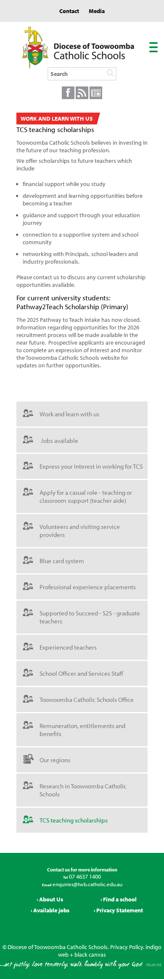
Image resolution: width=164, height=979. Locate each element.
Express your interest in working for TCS (91, 466)
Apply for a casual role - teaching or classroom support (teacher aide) (86, 496)
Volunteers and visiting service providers (80, 531)
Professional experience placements (88, 587)
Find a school (120, 899)
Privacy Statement (119, 910)
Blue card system (62, 561)
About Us (51, 899)
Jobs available (59, 440)
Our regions (55, 760)
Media (97, 11)
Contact (69, 11)
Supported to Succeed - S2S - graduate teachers (90, 617)
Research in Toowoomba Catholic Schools (83, 790)
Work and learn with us (69, 414)
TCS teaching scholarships (74, 820)
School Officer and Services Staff (81, 673)
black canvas (90, 954)
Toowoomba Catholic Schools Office (87, 700)
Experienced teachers (68, 647)
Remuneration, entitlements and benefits (82, 730)
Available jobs (51, 910)
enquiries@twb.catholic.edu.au (86, 884)
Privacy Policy (126, 947)
